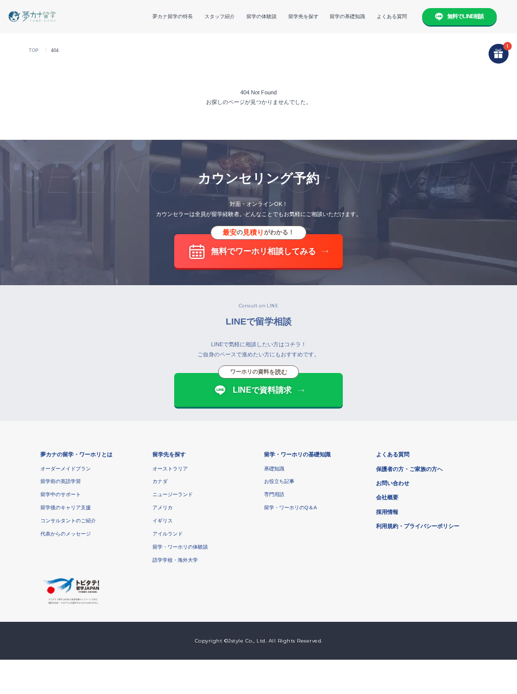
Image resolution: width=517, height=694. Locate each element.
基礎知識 (274, 468)
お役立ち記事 (279, 481)
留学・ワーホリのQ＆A (290, 507)
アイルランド (167, 534)
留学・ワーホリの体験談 (180, 547)
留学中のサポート (60, 494)
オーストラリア (170, 468)
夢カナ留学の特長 (172, 16)
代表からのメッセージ (65, 534)
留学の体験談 (261, 16)
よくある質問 (392, 16)
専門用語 (274, 494)
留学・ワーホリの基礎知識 (297, 454)
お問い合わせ (392, 483)
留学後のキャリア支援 (65, 507)
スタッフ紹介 (219, 16)
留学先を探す (303, 16)
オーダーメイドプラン (65, 468)
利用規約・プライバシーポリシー (417, 526)
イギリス (162, 520)
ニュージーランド (172, 494)
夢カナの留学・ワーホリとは (76, 454)
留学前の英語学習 (60, 481)
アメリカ (162, 507)
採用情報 (387, 512)
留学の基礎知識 (347, 16)
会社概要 (387, 497)
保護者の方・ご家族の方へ (409, 469)
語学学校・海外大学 (175, 560)
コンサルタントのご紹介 (68, 520)
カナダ (160, 481)
